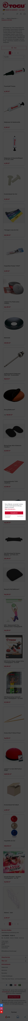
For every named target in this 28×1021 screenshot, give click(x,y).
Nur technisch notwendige (8, 516)
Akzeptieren (14, 513)
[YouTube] (1, 1011)
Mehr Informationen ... (10, 509)
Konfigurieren (20, 516)
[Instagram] (1, 1008)
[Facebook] (1, 1005)
